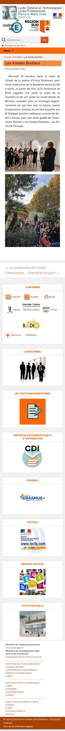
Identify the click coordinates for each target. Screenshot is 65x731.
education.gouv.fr (15, 647)
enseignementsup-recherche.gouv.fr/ (24, 657)
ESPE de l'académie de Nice (19, 673)
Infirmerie (16, 335)
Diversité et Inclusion (44, 272)
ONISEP (10, 705)
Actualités (17, 57)
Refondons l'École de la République (23, 682)
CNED (9, 707)
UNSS (9, 676)
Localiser (34, 296)
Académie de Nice (15, 45)
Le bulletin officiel (15, 692)
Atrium (52, 296)
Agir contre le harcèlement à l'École (23, 701)
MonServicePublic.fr (16, 711)
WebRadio (31, 335)
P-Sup (53, 309)
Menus (17, 309)
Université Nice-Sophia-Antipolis (22, 669)
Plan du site (9, 726)
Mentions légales (24, 726)
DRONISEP (12, 688)
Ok (44, 40)
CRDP (9, 686)
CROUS (10, 695)
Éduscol (10, 714)
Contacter (16, 296)
